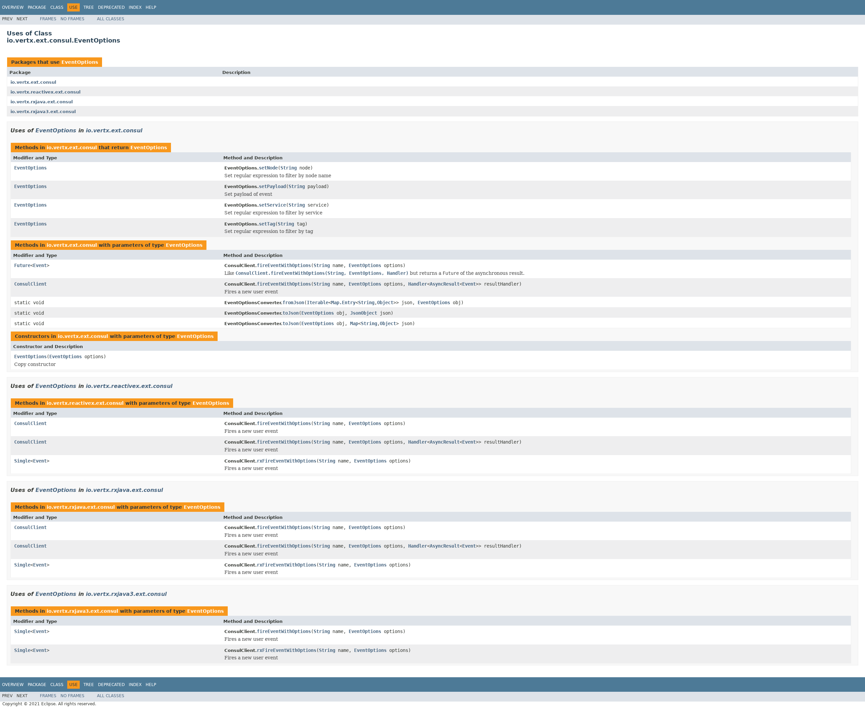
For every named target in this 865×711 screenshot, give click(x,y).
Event (40, 265)
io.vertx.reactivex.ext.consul (45, 92)
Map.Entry (343, 302)
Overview (13, 7)
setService (272, 205)
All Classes (110, 19)
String (288, 167)
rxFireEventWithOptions (286, 461)
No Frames (72, 19)
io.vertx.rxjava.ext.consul (41, 101)
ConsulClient (30, 284)
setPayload (272, 186)
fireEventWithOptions (284, 265)
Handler (417, 284)
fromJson (293, 302)
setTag (267, 224)
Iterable (317, 302)
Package (37, 7)
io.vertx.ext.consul (33, 82)
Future (22, 265)
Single (22, 461)
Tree (88, 7)
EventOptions (79, 62)
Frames (48, 19)
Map (354, 323)
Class (57, 7)
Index (135, 7)
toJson (290, 313)
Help (151, 7)
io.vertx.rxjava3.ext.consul (43, 111)
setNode (268, 167)
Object (385, 302)
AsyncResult (445, 284)
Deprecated (111, 7)
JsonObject (363, 313)
